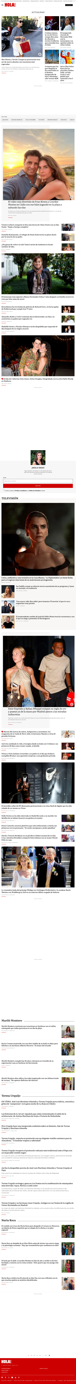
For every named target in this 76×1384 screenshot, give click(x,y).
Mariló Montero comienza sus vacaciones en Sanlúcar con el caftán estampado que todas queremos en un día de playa (28, 1027)
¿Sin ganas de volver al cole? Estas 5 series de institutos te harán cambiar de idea (27, 245)
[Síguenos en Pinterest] (19, 1377)
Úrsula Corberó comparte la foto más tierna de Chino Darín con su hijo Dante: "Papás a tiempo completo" (30, 225)
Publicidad (4, 1370)
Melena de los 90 (58, 1)
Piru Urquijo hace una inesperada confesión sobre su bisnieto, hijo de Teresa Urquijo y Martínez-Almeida (35, 1127)
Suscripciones (5, 1368)
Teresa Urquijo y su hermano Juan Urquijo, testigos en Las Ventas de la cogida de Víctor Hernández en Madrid (37, 1203)
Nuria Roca (64, 119)
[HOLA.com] (10, 5)
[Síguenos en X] (9, 1377)
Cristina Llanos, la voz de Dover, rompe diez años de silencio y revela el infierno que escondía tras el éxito (52, 39)
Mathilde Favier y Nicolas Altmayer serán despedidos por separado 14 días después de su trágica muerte (29, 327)
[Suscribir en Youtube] (16, 1377)
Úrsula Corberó (48, 1)
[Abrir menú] (2, 5)
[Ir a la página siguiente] (49, 1355)
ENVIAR (38, 485)
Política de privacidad (45, 1380)
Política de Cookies (23, 1380)
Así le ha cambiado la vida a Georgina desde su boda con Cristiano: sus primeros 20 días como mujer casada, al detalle (29, 744)
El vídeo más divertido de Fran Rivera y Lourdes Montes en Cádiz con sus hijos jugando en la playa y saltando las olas (35, 204)
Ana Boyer (5, 119)
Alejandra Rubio (34, 1)
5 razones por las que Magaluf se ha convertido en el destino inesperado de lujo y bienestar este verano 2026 (52, 72)
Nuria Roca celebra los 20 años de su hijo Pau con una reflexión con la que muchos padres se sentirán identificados (29, 1279)
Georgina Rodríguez (17, 119)
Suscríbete (69, 5)
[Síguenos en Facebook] (6, 1377)
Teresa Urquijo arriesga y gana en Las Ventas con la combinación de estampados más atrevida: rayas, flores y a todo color (37, 1184)
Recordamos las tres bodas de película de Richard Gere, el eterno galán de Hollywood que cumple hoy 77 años (30, 307)
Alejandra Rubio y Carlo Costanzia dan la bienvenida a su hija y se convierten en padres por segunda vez (28, 317)
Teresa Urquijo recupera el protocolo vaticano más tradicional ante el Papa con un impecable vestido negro (36, 1151)
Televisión (41, 119)
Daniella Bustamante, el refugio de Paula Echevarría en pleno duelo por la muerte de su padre (28, 235)
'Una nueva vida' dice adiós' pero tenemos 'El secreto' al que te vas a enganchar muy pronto (43, 602)
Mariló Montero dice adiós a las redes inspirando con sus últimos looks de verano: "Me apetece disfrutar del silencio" (30, 1079)
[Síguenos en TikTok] (12, 1377)
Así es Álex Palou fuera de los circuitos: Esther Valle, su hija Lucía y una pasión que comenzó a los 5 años (67, 73)
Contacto (4, 1372)
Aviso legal (6, 1380)
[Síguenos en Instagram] (2, 1377)
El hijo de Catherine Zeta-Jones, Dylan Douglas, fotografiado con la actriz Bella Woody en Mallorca (37, 380)
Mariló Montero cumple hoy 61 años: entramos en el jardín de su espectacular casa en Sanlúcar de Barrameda (27, 1062)
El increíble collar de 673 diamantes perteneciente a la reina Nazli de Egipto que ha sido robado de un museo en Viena (36, 807)
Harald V (42, 1)
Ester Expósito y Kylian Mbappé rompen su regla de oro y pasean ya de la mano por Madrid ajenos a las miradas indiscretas (37, 711)
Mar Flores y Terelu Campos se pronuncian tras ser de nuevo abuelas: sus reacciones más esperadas (20, 61)
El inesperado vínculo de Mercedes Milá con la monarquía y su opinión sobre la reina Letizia (66, 39)
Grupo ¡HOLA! (44, 1368)
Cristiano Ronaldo (52, 119)
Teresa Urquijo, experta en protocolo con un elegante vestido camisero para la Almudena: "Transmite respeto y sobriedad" (36, 1139)
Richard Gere (26, 1)
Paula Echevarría (30, 119)
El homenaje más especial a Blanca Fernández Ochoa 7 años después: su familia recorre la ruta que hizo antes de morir (37, 298)
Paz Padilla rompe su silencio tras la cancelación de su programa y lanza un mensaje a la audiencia (45, 587)
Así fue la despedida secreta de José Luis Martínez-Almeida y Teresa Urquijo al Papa (36, 1168)
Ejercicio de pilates (67, 1)
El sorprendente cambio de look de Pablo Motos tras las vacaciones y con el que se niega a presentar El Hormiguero (45, 617)
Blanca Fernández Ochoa (16, 1)
